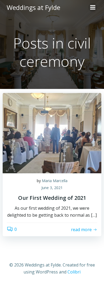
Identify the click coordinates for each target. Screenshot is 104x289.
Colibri (74, 272)
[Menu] (92, 7)
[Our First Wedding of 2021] (52, 133)
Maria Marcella (54, 180)
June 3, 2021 (52, 187)
